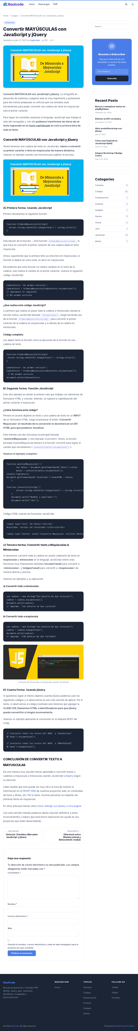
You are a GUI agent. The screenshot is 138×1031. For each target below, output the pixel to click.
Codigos (14, 16)
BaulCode (15, 1026)
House (111, 222)
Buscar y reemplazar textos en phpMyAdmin (110, 107)
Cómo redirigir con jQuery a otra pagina (59, 806)
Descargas (44, 4)
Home (5, 16)
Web (10, 928)
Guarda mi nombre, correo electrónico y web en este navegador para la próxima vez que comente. (43, 946)
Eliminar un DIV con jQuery (108, 119)
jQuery (69, 776)
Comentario (14, 873)
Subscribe (112, 78)
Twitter (115, 987)
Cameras (111, 185)
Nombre (12, 904)
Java (111, 229)
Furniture (111, 204)
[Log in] (126, 4)
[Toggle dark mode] (132, 4)
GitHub (115, 992)
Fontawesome (111, 197)
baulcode (35, 40)
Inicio (32, 4)
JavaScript (111, 235)
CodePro (131, 1026)
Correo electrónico (18, 916)
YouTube (116, 998)
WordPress (120, 1026)
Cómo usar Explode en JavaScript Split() (106, 142)
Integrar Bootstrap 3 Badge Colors (108, 154)
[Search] (129, 26)
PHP (55, 4)
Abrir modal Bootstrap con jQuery (108, 129)
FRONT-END (29, 791)
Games (111, 216)
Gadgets (111, 210)
